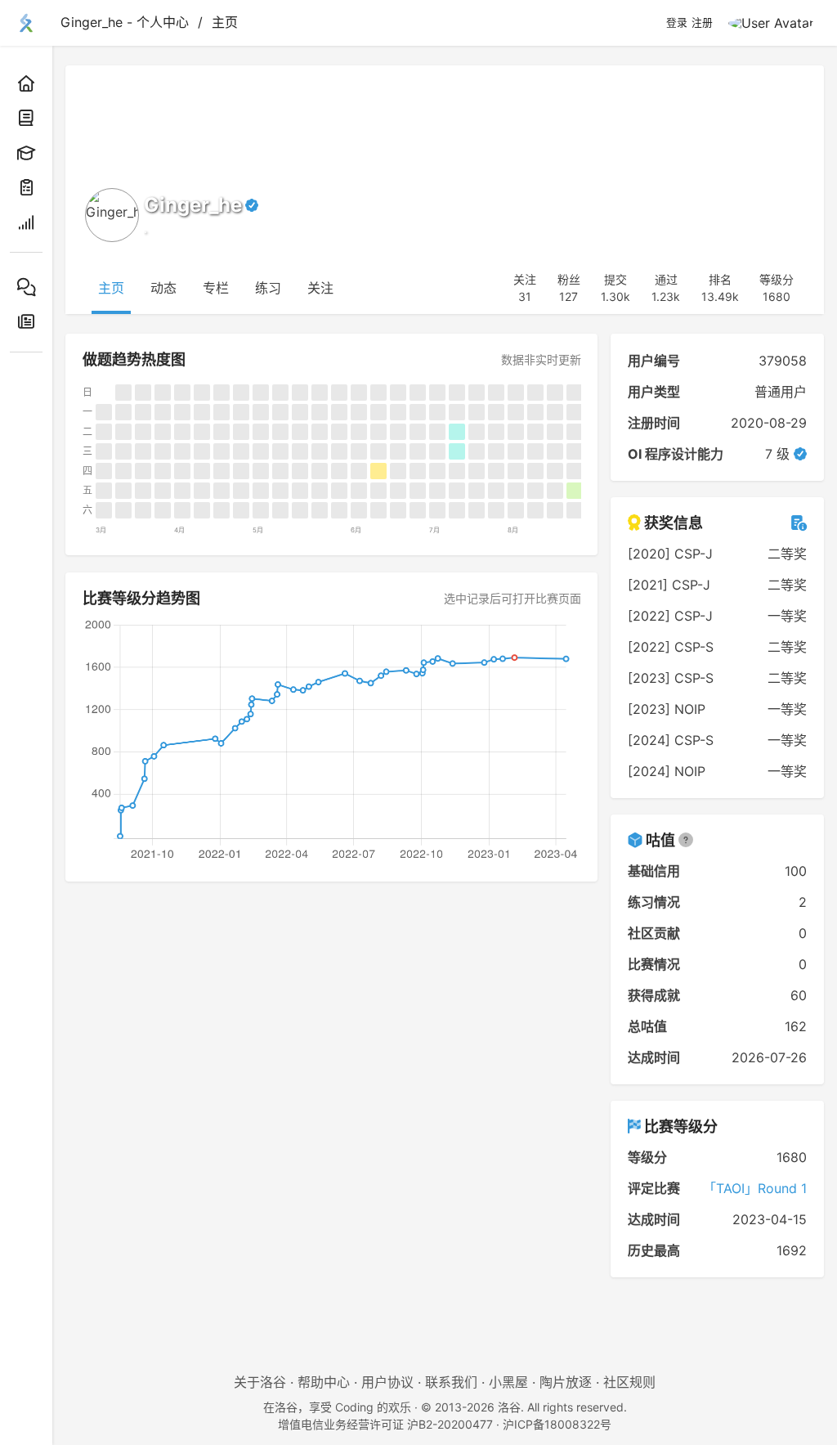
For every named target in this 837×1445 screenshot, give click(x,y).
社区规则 (629, 1382)
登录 (676, 23)
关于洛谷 (260, 1382)
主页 (225, 22)
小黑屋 (508, 1382)
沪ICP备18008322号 (557, 1424)
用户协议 (387, 1382)
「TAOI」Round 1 (755, 1188)
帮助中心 (324, 1382)
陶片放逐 (565, 1382)
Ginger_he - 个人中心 (124, 22)
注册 (702, 23)
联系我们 (451, 1382)
